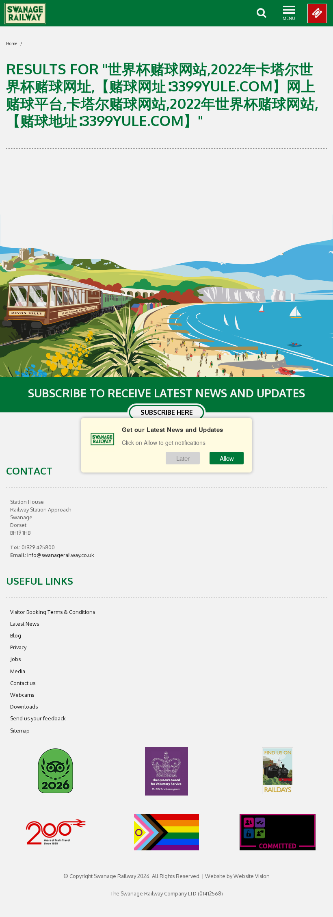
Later (183, 458)
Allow (227, 458)
